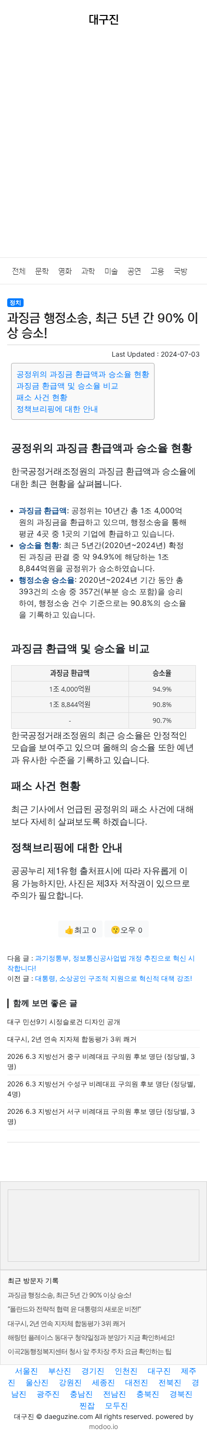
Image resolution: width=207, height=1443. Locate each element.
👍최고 (80, 930)
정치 (15, 302)
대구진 (159, 1371)
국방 (180, 271)
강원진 (70, 1382)
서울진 (26, 1371)
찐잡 (87, 1405)
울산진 (37, 1382)
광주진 (48, 1394)
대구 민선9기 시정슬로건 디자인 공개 (63, 1021)
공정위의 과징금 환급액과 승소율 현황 (82, 374)
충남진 (81, 1394)
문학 (42, 271)
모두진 (116, 1405)
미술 (111, 271)
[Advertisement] (103, 149)
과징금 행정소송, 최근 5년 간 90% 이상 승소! (69, 1295)
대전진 (136, 1382)
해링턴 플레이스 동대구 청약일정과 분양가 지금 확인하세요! (91, 1337)
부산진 (59, 1371)
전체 (19, 271)
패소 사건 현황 (41, 397)
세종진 (103, 1382)
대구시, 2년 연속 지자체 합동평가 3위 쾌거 (72, 1039)
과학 (88, 271)
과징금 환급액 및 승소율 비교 (67, 385)
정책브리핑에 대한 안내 (57, 409)
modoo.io (103, 1426)
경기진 (92, 1371)
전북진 (169, 1382)
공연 (134, 271)
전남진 (114, 1394)
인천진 (126, 1371)
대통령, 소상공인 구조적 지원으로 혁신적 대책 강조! (113, 978)
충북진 (147, 1394)
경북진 (181, 1394)
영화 (65, 271)
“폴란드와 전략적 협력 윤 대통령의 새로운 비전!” (74, 1309)
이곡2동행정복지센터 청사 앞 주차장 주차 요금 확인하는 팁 (89, 1351)
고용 (157, 271)
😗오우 (126, 930)
